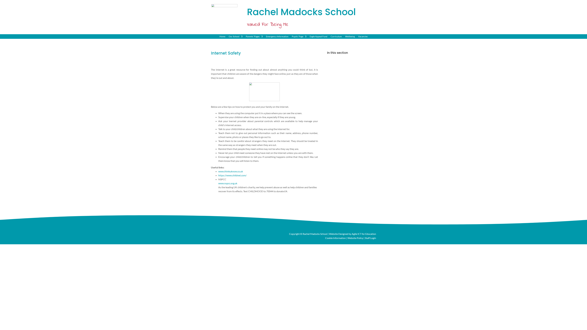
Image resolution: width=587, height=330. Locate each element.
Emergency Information (277, 36)
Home (222, 36)
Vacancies (363, 36)
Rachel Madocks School (315, 233)
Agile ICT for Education (364, 233)
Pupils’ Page (297, 36)
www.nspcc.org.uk (227, 183)
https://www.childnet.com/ (232, 175)
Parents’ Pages (253, 36)
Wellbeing (350, 36)
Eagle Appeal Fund (318, 36)
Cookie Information (335, 238)
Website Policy (355, 238)
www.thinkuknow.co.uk (230, 171)
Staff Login (370, 238)
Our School (234, 36)
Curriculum (336, 36)
